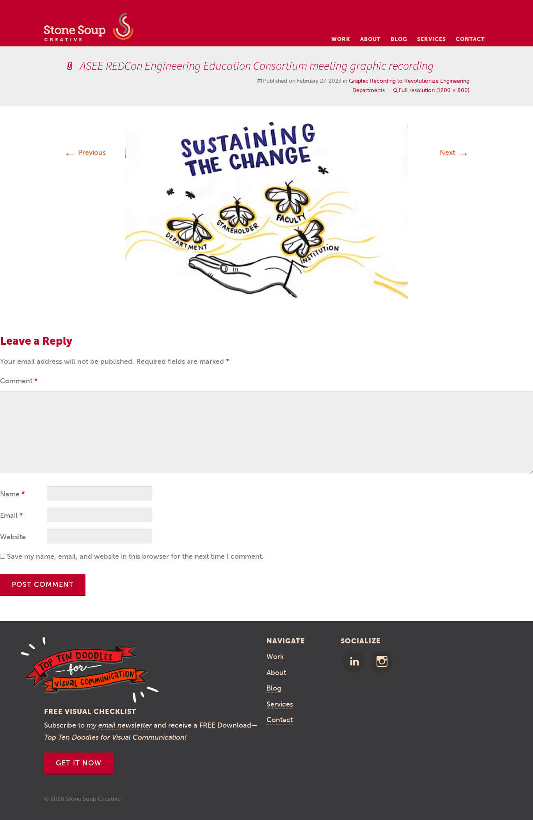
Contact (470, 39)
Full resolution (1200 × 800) (434, 90)
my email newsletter (119, 725)
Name (12, 494)
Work (340, 39)
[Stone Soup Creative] (88, 29)
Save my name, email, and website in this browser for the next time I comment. (135, 556)
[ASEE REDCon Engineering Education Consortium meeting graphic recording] (266, 209)
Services (431, 39)
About (370, 39)
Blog (399, 39)
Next (454, 152)
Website (13, 537)
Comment (18, 381)
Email (11, 515)
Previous (85, 152)
